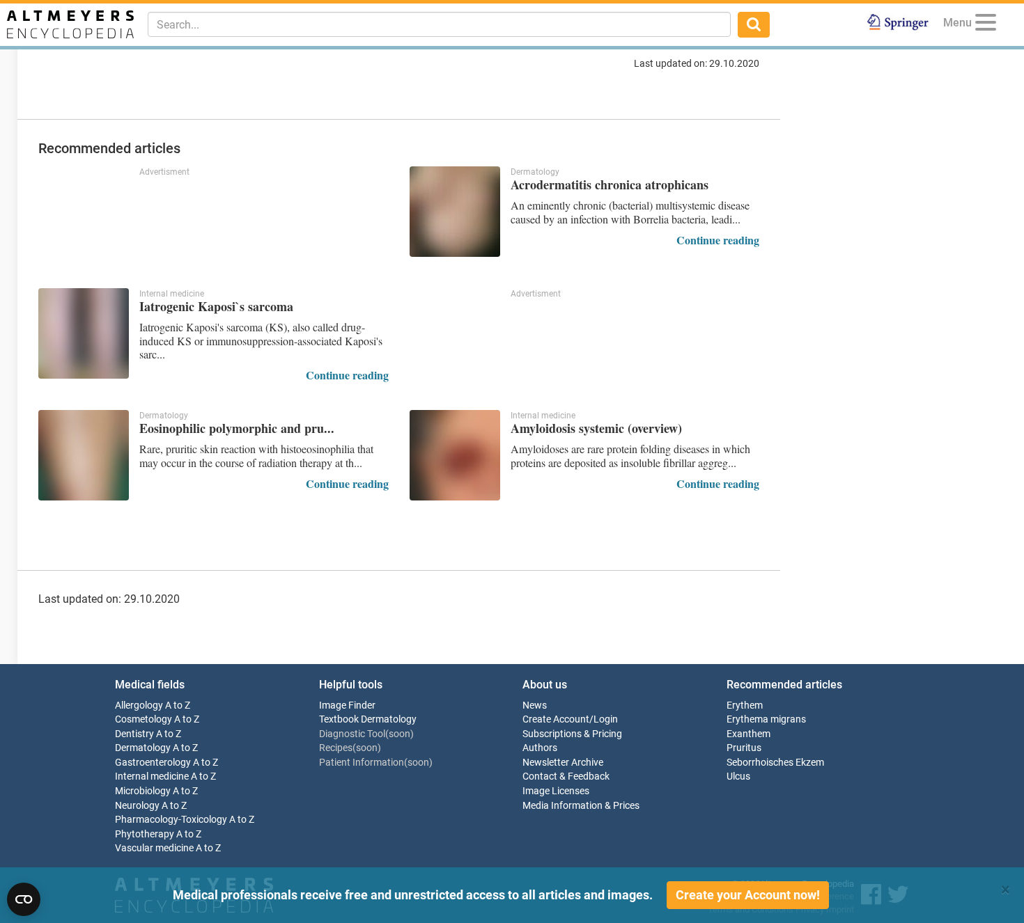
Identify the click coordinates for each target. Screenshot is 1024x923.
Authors (539, 748)
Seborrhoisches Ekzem (775, 762)
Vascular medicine (154, 848)
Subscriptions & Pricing (572, 734)
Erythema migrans (766, 719)
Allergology (139, 705)
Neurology (137, 806)
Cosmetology (143, 719)
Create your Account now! (748, 895)
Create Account (555, 719)
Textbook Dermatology (368, 719)
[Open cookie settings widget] (23, 899)
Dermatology (143, 748)
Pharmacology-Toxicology (171, 820)
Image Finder (347, 705)
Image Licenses (555, 791)
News (534, 705)
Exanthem (748, 734)
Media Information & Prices (580, 806)
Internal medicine (152, 776)
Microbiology (143, 791)
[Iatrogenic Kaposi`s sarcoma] (83, 333)
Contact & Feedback (566, 776)
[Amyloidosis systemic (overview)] (455, 455)
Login (606, 719)
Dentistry (134, 734)
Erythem (745, 705)
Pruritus (744, 748)
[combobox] (439, 24)
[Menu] (986, 24)
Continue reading (717, 240)
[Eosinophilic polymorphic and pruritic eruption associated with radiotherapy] (83, 455)
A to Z (177, 705)
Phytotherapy (144, 834)
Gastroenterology (153, 762)
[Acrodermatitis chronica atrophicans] (455, 211)
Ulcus (738, 776)
